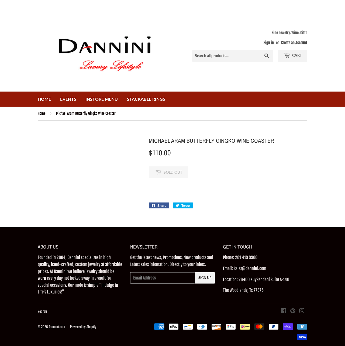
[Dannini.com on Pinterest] (293, 311)
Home (44, 99)
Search (42, 311)
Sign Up (204, 278)
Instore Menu (101, 99)
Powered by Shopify (83, 327)
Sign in (269, 42)
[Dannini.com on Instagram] (302, 311)
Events (68, 99)
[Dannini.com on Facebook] (284, 311)
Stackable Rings (146, 99)
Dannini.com (57, 327)
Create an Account (294, 42)
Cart (296, 55)
